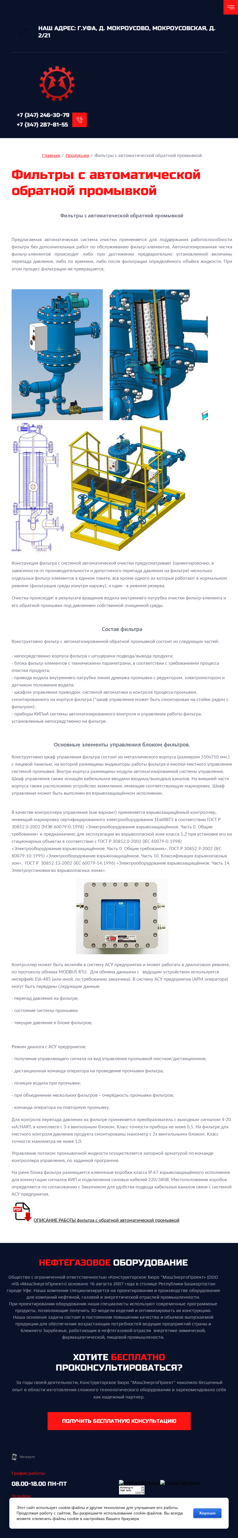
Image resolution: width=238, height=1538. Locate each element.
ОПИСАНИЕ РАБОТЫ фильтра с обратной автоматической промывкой (106, 1220)
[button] (119, 1421)
